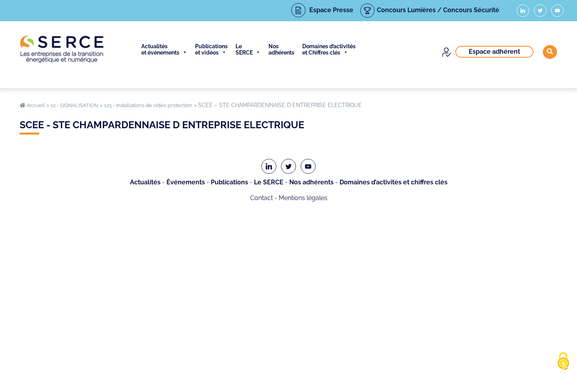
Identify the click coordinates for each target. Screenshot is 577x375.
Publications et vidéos (211, 49)
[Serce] (62, 49)
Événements (185, 182)
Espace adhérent (494, 51)
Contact (261, 198)
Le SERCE (244, 49)
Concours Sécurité (471, 10)
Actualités (145, 182)
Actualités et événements (160, 49)
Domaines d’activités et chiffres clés (393, 182)
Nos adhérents (281, 49)
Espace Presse (331, 10)
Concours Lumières (406, 10)
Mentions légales (303, 198)
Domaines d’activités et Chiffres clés (329, 49)
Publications (229, 182)
